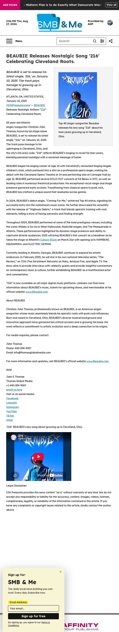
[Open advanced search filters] (102, 41)
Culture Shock (48, 239)
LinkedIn (11, 402)
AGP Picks (10, 5)
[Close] (60, 571)
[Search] (94, 41)
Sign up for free (33, 616)
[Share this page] (110, 41)
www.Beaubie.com (37, 291)
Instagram (12, 407)
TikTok (10, 415)
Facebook (12, 398)
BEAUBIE (39, 105)
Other (9, 420)
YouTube (11, 411)
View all (111, 4)
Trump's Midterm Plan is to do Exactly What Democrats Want (58, 5)
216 (43, 109)
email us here (14, 389)
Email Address (18, 602)
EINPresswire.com (18, 105)
